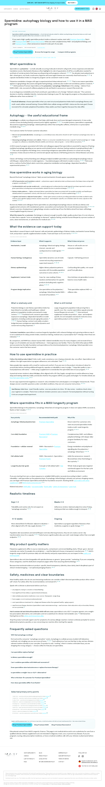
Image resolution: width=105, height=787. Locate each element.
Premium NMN (21, 41)
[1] (82, 141)
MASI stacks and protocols (31, 483)
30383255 (44, 707)
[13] (70, 72)
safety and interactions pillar (34, 616)
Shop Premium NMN (41, 725)
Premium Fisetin (21, 44)
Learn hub (72, 486)
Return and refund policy (47, 761)
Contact (61, 761)
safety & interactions (60, 486)
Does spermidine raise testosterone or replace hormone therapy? (34, 667)
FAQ (55, 57)
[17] (15, 320)
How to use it (32, 57)
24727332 (34, 711)
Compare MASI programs (67, 52)
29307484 (44, 698)
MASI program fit (39, 57)
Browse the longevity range (45, 52)
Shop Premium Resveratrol (61, 725)
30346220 (42, 701)
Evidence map (27, 57)
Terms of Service (63, 758)
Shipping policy (62, 753)
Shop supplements (29, 753)
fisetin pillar (48, 486)
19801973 (44, 705)
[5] (93, 83)
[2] (68, 72)
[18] (78, 193)
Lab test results (29, 758)
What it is (12, 57)
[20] (10, 150)
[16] (13, 320)
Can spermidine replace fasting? (22, 652)
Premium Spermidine (77, 39)
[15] (20, 200)
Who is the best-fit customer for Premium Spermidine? (30, 677)
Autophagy (16, 57)
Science (26, 755)
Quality (48, 57)
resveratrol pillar (37, 486)
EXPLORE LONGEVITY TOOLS (82, 8)
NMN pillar (27, 486)
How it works (21, 57)
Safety (52, 57)
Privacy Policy (43, 755)
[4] (21, 200)
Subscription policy (64, 755)
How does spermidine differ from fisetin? (25, 683)
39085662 (48, 696)
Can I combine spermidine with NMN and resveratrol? (30, 662)
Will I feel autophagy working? (22, 635)
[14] (18, 200)
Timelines (45, 57)
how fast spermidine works (19, 378)
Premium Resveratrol (37, 41)
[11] (93, 206)
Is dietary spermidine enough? (22, 657)
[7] (24, 126)
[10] (59, 122)
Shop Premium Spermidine (22, 52)
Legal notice (43, 758)
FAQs (25, 761)
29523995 (44, 713)
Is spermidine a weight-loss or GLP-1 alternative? (28, 672)
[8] (12, 85)
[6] (67, 72)
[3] (10, 85)
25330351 (42, 709)
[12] (88, 369)
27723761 (42, 703)
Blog (40, 753)
